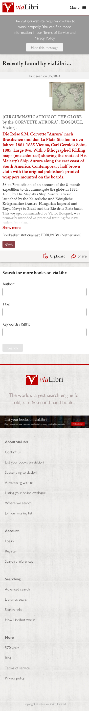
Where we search (18, 502)
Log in (9, 540)
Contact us (13, 451)
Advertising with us (19, 482)
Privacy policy (14, 677)
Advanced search (17, 588)
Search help (13, 609)
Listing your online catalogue (25, 492)
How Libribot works (20, 619)
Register (11, 550)
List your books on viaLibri (24, 461)
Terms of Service (56, 32)
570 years (12, 647)
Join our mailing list (18, 512)
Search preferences (19, 561)
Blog (8, 657)
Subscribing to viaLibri (21, 472)
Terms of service (17, 667)
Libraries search (16, 599)
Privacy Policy (44, 38)
